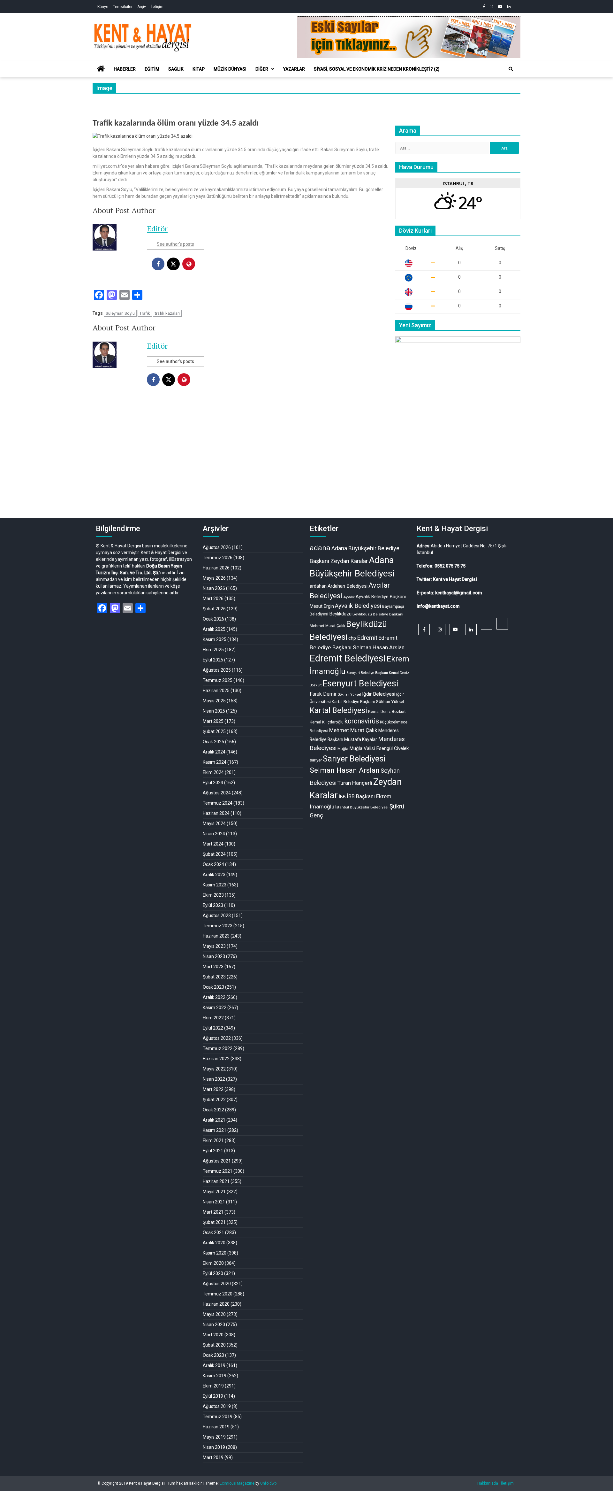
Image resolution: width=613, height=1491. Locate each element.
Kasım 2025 (214, 639)
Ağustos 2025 (217, 670)
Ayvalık (349, 597)
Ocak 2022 (213, 1109)
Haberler (125, 69)
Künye (102, 6)
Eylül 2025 (213, 659)
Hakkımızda (487, 1483)
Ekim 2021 (213, 1140)
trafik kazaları (167, 313)
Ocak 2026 (213, 619)
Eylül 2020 (213, 1273)
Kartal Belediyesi (338, 710)
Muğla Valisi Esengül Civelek (379, 748)
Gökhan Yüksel (349, 694)
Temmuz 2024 (217, 803)
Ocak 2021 (213, 1232)
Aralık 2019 (214, 1365)
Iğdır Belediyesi (378, 694)
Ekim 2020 (213, 1263)
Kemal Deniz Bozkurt (387, 711)
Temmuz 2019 (217, 1416)
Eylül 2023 (213, 905)
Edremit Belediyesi (348, 658)
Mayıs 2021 (214, 1191)
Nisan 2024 (214, 833)
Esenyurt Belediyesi (360, 683)
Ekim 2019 (213, 1385)
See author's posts (175, 244)
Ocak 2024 (213, 864)
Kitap (199, 69)
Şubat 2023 (214, 976)
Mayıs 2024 (214, 823)
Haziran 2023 (216, 936)
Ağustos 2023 (217, 915)
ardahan (318, 586)
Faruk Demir (323, 694)
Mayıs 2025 (214, 700)
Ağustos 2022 (217, 1038)
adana (320, 548)
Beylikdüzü (340, 614)
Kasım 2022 (214, 1007)
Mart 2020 (213, 1334)
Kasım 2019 (214, 1375)
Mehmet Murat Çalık (353, 730)
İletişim (157, 6)
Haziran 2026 (216, 567)
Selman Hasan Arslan (345, 770)
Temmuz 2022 (217, 1048)
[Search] (510, 69)
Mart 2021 (213, 1212)
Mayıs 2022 (214, 1068)
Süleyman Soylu (120, 313)
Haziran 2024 (216, 813)
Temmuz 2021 (217, 1171)
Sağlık (176, 69)
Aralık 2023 (214, 874)
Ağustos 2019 (217, 1406)
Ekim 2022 (213, 1017)
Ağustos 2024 (217, 792)
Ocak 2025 (213, 741)
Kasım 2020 (214, 1252)
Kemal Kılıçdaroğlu (327, 722)
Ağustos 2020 (217, 1283)
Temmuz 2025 (217, 680)
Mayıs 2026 (214, 578)
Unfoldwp (268, 1483)
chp (352, 638)
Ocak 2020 (213, 1355)
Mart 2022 (213, 1089)
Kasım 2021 (214, 1130)
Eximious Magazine (237, 1483)
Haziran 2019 (216, 1426)
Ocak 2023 (213, 987)
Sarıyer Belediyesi (354, 758)
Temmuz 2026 (217, 557)
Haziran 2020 (216, 1304)
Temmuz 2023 (217, 925)
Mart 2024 (213, 843)
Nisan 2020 (214, 1324)
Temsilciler (122, 6)
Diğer (261, 69)
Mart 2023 (213, 966)
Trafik (145, 313)
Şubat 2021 (214, 1222)
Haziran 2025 (216, 690)
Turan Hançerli (354, 783)
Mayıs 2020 (214, 1314)
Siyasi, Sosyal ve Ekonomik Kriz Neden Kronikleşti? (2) (377, 69)
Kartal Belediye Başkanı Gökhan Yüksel (368, 701)
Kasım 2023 (214, 884)
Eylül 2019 (213, 1396)
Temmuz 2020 (217, 1293)
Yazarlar (294, 69)
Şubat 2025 (214, 731)
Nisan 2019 (214, 1447)
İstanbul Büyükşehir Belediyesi (362, 807)
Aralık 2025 (214, 629)
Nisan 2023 (214, 956)
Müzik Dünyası (230, 69)
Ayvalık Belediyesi (358, 605)
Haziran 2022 (216, 1058)
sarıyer (316, 760)
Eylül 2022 (213, 1028)
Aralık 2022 (214, 997)
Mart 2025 (213, 721)
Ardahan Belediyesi (347, 586)
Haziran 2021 (216, 1181)
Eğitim (152, 69)
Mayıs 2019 (214, 1437)
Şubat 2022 (214, 1099)
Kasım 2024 (214, 762)
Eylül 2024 (213, 782)
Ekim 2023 (213, 895)
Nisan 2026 (214, 588)
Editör (157, 228)
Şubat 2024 (214, 854)
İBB (342, 797)
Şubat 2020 (214, 1345)
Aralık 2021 (214, 1120)
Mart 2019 (213, 1457)
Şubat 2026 (214, 608)
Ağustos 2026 (217, 547)
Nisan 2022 (214, 1079)
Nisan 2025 (214, 711)
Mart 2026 (213, 598)
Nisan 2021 (214, 1201)
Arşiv (141, 6)
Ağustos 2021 (217, 1160)
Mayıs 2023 (214, 946)
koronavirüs (361, 721)
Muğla (342, 748)
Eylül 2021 (213, 1150)
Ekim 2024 (213, 772)
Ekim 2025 (213, 649)
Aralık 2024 (214, 751)
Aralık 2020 (214, 1242)
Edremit (367, 637)
